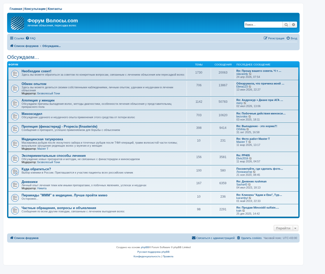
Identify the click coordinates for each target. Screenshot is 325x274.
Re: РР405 (243, 155)
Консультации (34, 9)
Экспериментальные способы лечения (54, 156)
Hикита (41, 188)
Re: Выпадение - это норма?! (256, 126)
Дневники (30, 182)
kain (238, 210)
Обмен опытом (34, 84)
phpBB (145, 247)
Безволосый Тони (48, 93)
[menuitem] (30, 38)
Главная (16, 9)
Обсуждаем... (23, 57)
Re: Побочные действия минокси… (261, 113)
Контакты (55, 9)
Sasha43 (241, 184)
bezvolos (242, 116)
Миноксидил (32, 114)
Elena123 (242, 86)
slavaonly (242, 73)
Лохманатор (244, 171)
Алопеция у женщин (38, 100)
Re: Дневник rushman (251, 181)
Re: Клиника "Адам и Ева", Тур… (259, 194)
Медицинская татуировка (42, 139)
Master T (42, 148)
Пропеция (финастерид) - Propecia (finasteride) (59, 126)
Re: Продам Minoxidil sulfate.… (257, 207)
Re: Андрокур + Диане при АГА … (259, 99)
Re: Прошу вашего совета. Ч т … (258, 70)
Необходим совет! (36, 71)
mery (239, 103)
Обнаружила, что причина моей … (260, 83)
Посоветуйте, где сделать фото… (259, 168)
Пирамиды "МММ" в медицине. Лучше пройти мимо (64, 195)
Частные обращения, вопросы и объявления (59, 208)
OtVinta (241, 129)
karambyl (242, 197)
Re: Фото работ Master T (253, 138)
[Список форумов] (17, 22)
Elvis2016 (242, 158)
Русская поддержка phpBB (153, 251)
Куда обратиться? (36, 169)
